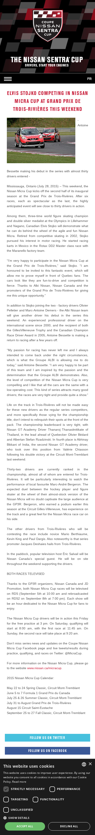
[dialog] (47, 797)
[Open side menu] (8, 78)
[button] (47, 817)
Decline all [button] (69, 826)
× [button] (90, 764)
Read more (19, 782)
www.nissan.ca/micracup (44, 668)
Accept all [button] (25, 826)
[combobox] (84, 764)
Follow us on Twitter (47, 737)
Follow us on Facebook (47, 750)
